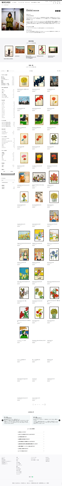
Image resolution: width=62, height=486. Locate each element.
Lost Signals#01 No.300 (21, 108)
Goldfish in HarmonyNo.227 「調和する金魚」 (53, 301)
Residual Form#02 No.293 (36, 127)
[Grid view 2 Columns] (6, 70)
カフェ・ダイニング (19, 465)
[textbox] (4, 171)
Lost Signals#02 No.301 (51, 89)
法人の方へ (47, 1)
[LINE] (32, 476)
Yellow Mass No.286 (50, 146)
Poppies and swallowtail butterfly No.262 (24, 243)
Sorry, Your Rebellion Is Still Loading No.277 (38, 185)
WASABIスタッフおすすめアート (6, 461)
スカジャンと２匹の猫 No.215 (21, 359)
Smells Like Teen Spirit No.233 (37, 281)
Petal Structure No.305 (36, 89)
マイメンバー (18, 474)
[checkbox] (8, 89)
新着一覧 (3, 458)
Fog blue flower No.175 (51, 378)
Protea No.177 (34, 378)
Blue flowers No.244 (50, 262)
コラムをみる (48, 458)
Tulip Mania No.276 (50, 185)
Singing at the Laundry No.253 (37, 243)
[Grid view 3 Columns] (7, 70)
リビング (17, 458)
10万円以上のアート (5, 463)
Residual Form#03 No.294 (21, 127)
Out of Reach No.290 (20, 146)
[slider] (1, 173)
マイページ (3, 457)
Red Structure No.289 (50, 108)
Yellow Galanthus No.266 (36, 224)
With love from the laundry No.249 (53, 243)
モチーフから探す (19, 472)
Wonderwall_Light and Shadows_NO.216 (38, 340)
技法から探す (18, 470)
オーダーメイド (33, 458)
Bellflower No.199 (50, 359)
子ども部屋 (18, 462)
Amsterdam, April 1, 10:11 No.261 (52, 224)
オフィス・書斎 (18, 463)
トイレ (17, 461)
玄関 (17, 457)
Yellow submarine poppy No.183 (22, 378)
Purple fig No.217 (50, 340)
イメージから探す (19, 471)
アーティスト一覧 (33, 457)
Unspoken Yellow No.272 (21, 224)
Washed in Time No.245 (36, 262)
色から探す (18, 467)
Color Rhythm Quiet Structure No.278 (23, 185)
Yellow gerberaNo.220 (50, 320)
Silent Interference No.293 (36, 108)
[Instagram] (29, 476)
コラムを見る (50, 1)
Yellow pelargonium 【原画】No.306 (23, 89)
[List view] (5, 70)
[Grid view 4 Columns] (9, 70)
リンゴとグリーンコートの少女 (21, 340)
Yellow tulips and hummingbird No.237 (23, 281)
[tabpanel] (9, 52)
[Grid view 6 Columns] (13, 70)
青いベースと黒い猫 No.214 (36, 359)
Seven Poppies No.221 (35, 320)
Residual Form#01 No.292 (51, 127)
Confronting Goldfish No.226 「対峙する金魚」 (23, 321)
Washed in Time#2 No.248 (21, 262)
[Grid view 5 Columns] (11, 70)
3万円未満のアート (4, 462)
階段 (17, 466)
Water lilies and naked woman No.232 (53, 281)
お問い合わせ (58, 1)
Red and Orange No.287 (36, 146)
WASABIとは (54, 1)
